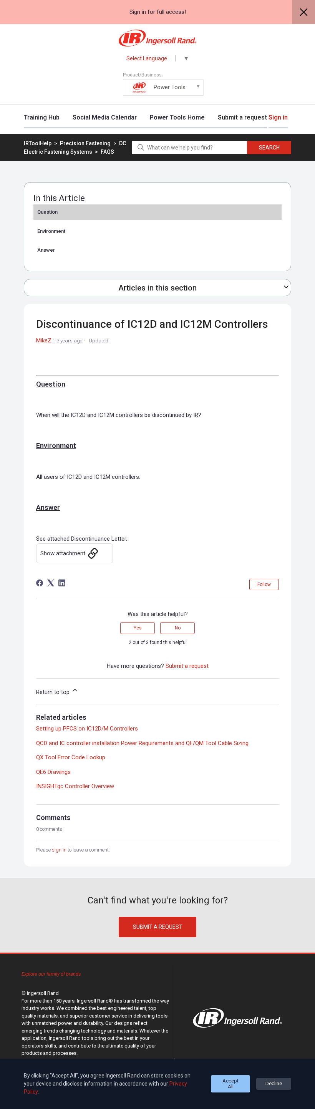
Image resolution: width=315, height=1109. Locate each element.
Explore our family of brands (51, 974)
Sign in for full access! (157, 11)
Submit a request (242, 117)
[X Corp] (50, 582)
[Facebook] (39, 582)
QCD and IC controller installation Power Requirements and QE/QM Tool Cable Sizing (142, 743)
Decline (273, 1083)
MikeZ (43, 340)
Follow (264, 584)
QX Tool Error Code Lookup (70, 757)
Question (47, 212)
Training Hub (42, 117)
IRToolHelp (37, 143)
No (178, 628)
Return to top (53, 692)
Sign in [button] (278, 117)
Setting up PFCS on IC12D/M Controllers (87, 728)
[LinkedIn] (61, 582)
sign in (59, 850)
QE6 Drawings (53, 772)
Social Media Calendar (105, 117)
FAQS (107, 152)
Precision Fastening (86, 143)
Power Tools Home (177, 117)
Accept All (230, 1083)
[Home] (158, 38)
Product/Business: (154, 81)
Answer (46, 250)
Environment (51, 231)
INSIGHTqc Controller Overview (75, 786)
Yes (138, 628)
